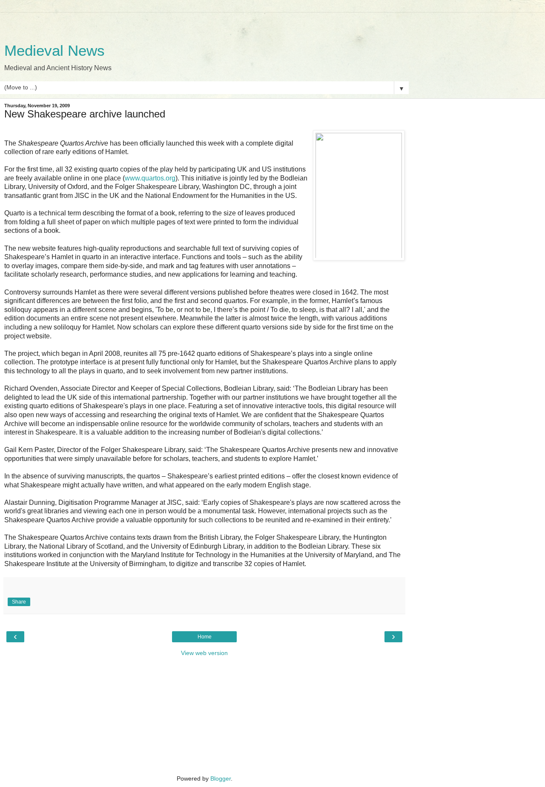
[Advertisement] (204, 23)
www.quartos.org (150, 178)
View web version (204, 653)
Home (205, 637)
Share (19, 602)
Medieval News (54, 51)
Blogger (220, 778)
